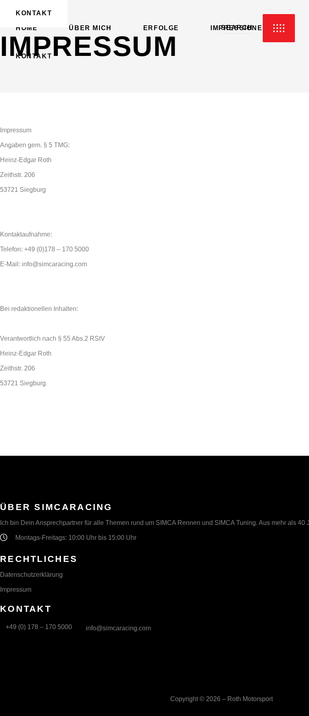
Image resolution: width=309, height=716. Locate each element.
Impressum (15, 589)
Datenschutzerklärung (31, 574)
